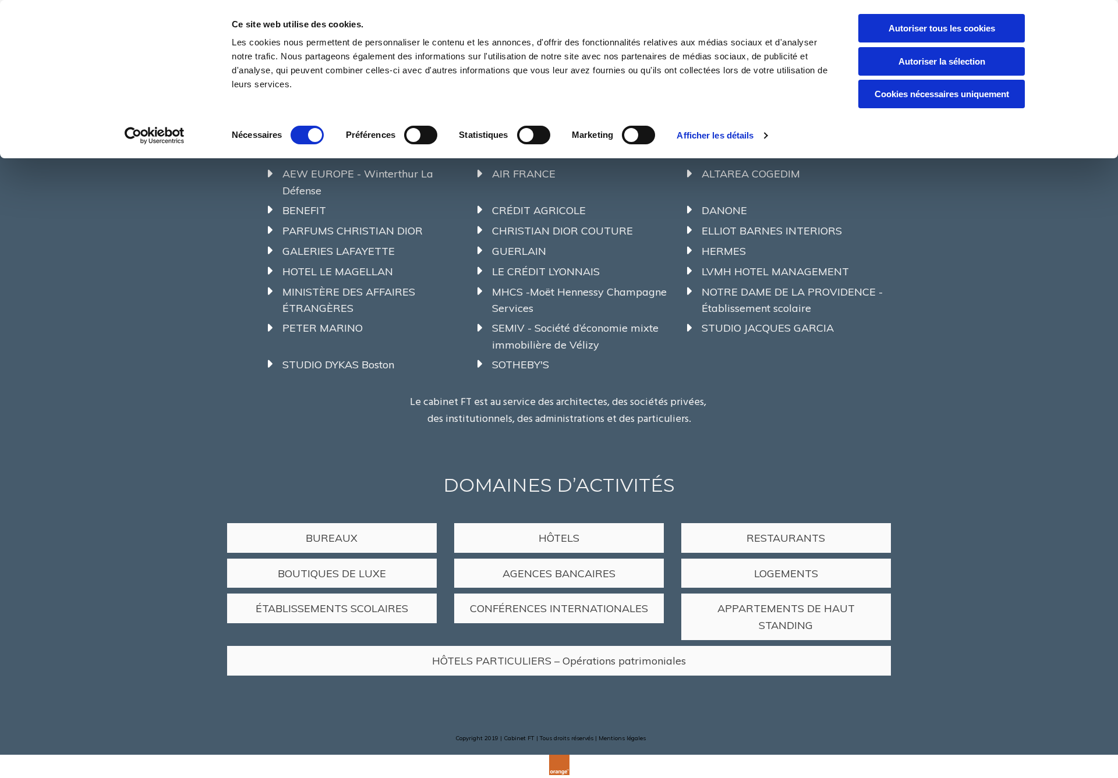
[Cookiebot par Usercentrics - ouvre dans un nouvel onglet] (155, 135)
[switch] (420, 135)
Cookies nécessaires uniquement (942, 94)
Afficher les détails (715, 135)
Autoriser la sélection (941, 61)
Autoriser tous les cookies (942, 28)
